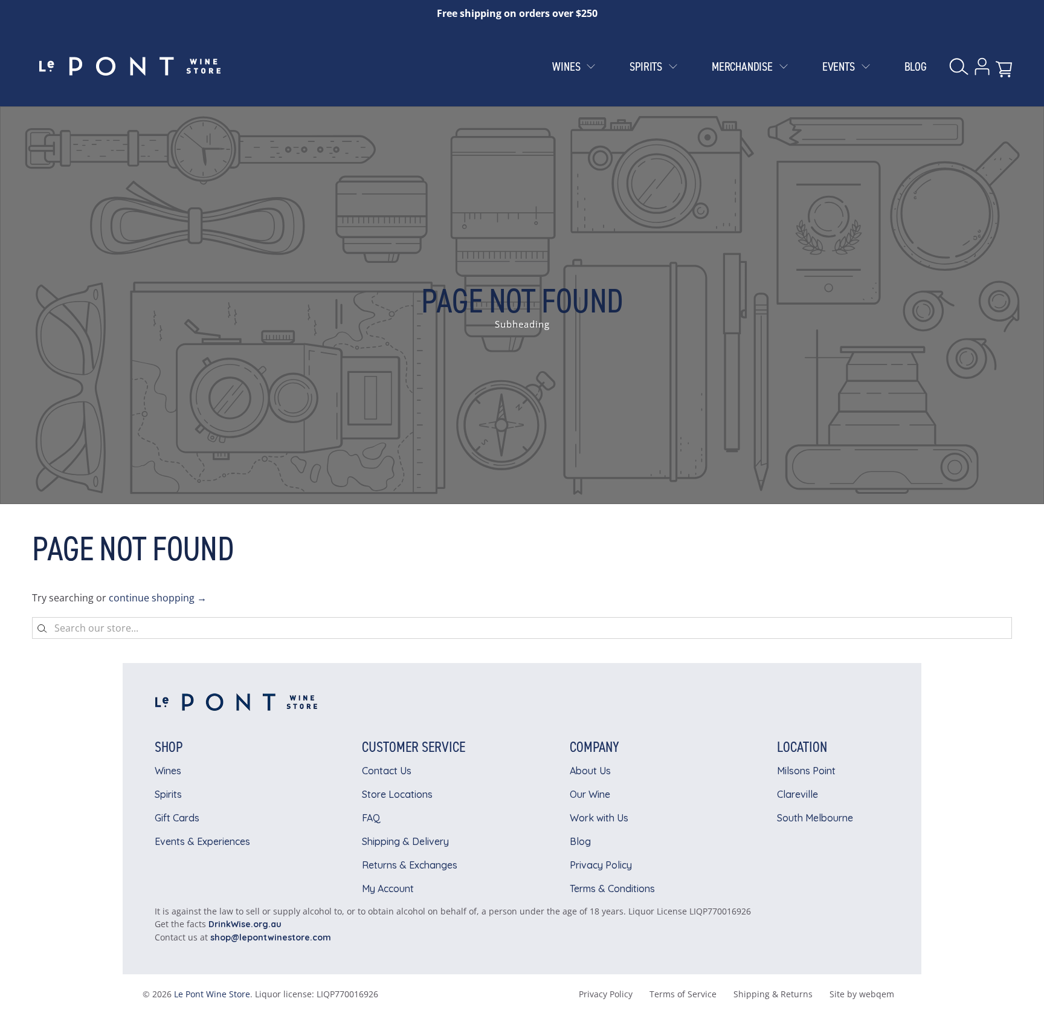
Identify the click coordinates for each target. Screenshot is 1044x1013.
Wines (168, 771)
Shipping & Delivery (405, 841)
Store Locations (397, 794)
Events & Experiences (202, 841)
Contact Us (386, 771)
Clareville (797, 794)
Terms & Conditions (612, 888)
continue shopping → (158, 597)
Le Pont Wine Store (212, 994)
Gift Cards (177, 818)
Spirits (168, 794)
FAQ (371, 818)
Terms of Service (683, 994)
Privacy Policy (601, 865)
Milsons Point (806, 771)
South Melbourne (815, 818)
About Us (590, 771)
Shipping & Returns (773, 994)
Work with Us (599, 818)
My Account (388, 888)
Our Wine (590, 794)
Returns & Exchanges (409, 865)
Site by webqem (862, 994)
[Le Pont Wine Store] (130, 66)
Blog (580, 841)
